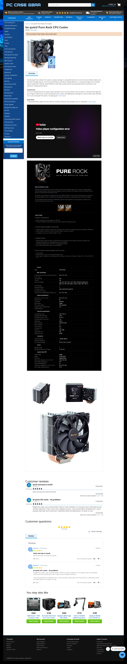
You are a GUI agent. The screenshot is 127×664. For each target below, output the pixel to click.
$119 (79, 613)
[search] (93, 5)
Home (27, 24)
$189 (95, 613)
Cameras (7, 34)
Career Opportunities (72, 641)
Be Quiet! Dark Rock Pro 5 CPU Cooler (49, 617)
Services (6, 110)
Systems (9, 643)
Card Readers (8, 37)
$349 (34, 613)
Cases (6, 40)
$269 (64, 613)
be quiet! (34, 30)
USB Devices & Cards (10, 125)
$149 (49, 613)
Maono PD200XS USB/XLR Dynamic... (79, 617)
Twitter (69, 647)
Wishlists (39, 649)
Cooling (6, 43)
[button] (37, 559)
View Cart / (105, 6)
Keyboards (7, 72)
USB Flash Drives (9, 128)
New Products (10, 641)
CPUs (6, 46)
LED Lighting (8, 78)
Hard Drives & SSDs (10, 66)
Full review (62, 96)
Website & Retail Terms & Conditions (107, 645)
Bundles (9, 647)
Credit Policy (100, 651)
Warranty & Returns (42, 647)
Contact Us (100, 641)
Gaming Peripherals (10, 58)
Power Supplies (8, 104)
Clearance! (7, 137)
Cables (6, 31)
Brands (9, 645)
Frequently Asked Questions (104, 643)
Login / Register (41, 641)
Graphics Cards (8, 63)
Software (7, 113)
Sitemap (99, 653)
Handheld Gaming (9, 28)
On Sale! (6, 134)
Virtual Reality (8, 131)
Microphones (8, 87)
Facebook (69, 645)
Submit (13, 156)
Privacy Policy (100, 649)
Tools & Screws (8, 122)
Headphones (8, 69)
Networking (7, 96)
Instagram (69, 649)
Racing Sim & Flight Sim (11, 107)
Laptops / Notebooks (10, 75)
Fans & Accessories (9, 49)
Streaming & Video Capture (12, 119)
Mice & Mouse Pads (10, 84)
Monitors (7, 90)
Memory (7, 81)
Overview (31, 73)
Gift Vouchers (8, 61)
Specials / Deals (11, 649)
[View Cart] (118, 4)
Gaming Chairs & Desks (11, 55)
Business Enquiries (72, 643)
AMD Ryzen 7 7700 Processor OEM (33, 617)
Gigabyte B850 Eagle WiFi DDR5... (64, 617)
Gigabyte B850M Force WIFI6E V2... (95, 617)
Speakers (7, 116)
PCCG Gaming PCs (9, 22)
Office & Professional (10, 25)
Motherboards (8, 93)
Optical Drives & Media (11, 99)
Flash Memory (8, 52)
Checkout (112, 6)
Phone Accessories (9, 101)
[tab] (95, 531)
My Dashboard (41, 643)
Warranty (99, 647)
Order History (40, 645)
